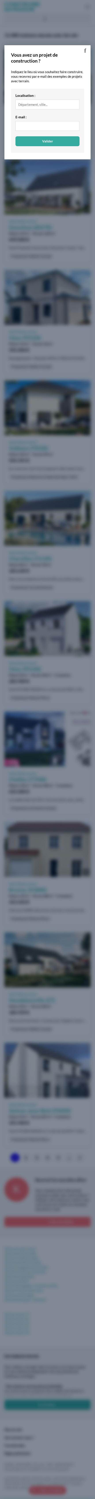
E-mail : (21, 117)
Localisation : (25, 95)
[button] (85, 50)
